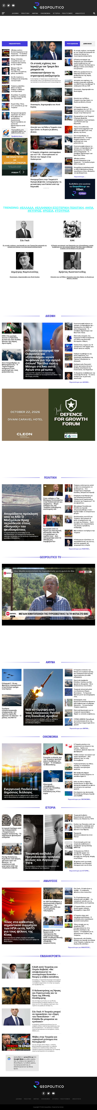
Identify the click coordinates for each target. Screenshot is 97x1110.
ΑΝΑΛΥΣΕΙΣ (80, 13)
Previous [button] (20, 172)
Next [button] (23, 172)
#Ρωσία (48, 210)
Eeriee (61, 1107)
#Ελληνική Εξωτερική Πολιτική (59, 207)
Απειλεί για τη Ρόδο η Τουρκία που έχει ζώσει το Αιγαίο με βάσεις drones (72, 277)
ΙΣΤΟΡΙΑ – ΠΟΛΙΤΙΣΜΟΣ (63, 13)
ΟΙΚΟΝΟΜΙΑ (45, 13)
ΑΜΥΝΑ (35, 13)
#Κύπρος (34, 210)
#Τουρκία (62, 210)
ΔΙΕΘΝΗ (15, 13)
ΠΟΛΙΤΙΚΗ (25, 13)
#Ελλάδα (26, 207)
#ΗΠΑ (89, 207)
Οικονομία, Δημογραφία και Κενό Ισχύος (25, 277)
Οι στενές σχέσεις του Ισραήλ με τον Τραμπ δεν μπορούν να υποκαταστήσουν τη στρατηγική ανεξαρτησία (25, 246)
